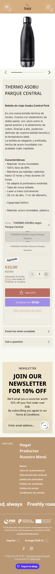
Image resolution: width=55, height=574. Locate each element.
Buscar (23, 466)
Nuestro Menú (33, 456)
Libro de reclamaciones (32, 470)
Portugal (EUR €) (34, 540)
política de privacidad (31, 479)
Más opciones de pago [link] (27, 310)
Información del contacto (33, 474)
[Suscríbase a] (44, 425)
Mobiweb (35, 559)
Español (11, 540)
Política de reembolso (31, 483)
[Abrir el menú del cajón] (6, 6)
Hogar (25, 444)
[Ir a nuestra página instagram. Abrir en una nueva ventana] (31, 548)
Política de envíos (29, 488)
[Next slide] (49, 72)
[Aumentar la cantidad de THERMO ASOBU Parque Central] (46, 274)
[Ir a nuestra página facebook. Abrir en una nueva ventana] (23, 548)
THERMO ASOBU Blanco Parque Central (27, 248)
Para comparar (30, 316)
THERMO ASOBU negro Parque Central (28, 236)
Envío (8, 279)
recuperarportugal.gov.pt (27, 533)
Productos (29, 450)
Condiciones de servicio (32, 492)
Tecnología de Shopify (38, 556)
